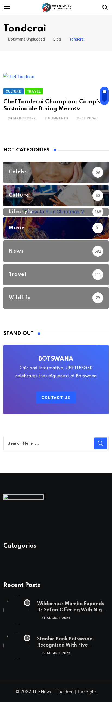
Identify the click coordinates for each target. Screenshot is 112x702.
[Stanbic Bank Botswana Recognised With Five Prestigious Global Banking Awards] (16, 645)
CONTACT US (56, 398)
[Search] (105, 7)
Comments (56, 118)
